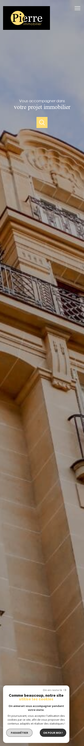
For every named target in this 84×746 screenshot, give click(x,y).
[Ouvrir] (42, 122)
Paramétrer (19, 733)
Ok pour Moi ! (53, 733)
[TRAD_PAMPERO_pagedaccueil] (26, 29)
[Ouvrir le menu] (79, 8)
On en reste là (52, 690)
